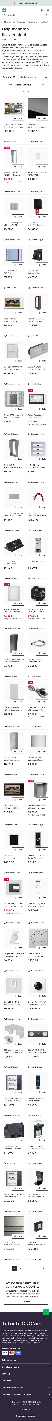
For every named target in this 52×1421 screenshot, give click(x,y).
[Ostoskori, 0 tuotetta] (42, 10)
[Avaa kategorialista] (48, 10)
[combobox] (26, 15)
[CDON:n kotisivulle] (4, 10)
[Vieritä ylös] (46, 1312)
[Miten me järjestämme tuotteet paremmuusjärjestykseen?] (10, 85)
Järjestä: (18, 84)
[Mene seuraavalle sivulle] (43, 1268)
